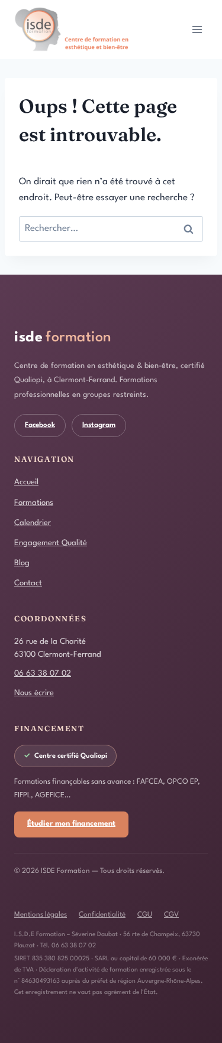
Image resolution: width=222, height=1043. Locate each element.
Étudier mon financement (71, 823)
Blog (22, 563)
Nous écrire (34, 693)
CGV (171, 914)
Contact (28, 583)
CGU (144, 914)
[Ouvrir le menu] (197, 29)
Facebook (40, 425)
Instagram (98, 425)
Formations (33, 503)
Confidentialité (102, 914)
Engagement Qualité (50, 543)
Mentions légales (40, 914)
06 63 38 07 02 (42, 673)
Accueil (26, 482)
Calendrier (32, 523)
